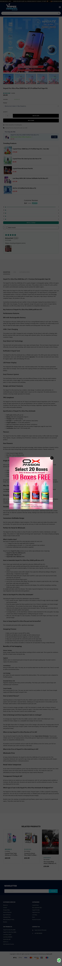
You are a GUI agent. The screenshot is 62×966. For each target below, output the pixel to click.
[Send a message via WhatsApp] (59, 960)
